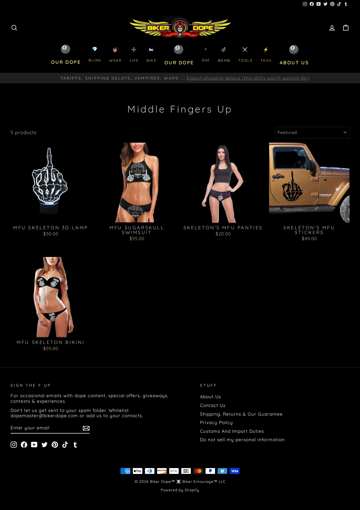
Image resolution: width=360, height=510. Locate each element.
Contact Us (213, 405)
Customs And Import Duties (232, 431)
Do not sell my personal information (242, 439)
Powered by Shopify (180, 490)
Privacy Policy (216, 422)
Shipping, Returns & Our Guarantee (241, 414)
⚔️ (245, 55)
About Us (210, 396)
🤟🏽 (115, 55)
